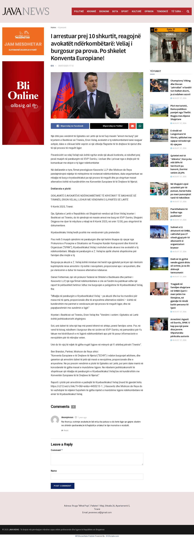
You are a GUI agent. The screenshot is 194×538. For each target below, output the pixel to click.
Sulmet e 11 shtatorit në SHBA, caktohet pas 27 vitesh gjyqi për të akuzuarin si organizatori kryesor (181, 237)
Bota (115, 11)
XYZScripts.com (112, 536)
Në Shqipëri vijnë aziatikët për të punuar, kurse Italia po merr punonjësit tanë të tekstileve (181, 190)
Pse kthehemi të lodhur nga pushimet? (179, 212)
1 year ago (82, 417)
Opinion (149, 11)
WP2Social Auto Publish (85, 536)
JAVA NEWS (14, 530)
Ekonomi (104, 11)
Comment (57, 450)
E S (52, 66)
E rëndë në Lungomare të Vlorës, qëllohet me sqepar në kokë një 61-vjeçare (181, 137)
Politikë (79, 11)
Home (53, 27)
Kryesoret (62, 27)
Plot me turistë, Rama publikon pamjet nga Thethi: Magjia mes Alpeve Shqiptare (181, 112)
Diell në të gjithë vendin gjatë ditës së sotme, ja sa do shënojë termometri (180, 265)
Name (54, 471)
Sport (125, 11)
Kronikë (91, 11)
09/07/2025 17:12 (66, 66)
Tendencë (162, 11)
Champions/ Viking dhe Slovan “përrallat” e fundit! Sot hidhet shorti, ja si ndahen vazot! (181, 87)
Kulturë (136, 11)
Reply (66, 430)
